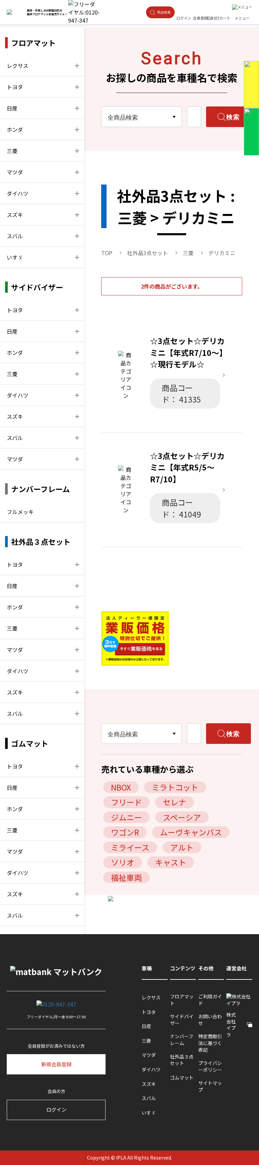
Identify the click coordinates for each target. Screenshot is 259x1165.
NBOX (121, 787)
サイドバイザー (182, 1019)
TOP (106, 253)
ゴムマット (182, 1077)
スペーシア (182, 817)
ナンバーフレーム (181, 1039)
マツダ (15, 172)
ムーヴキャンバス (191, 832)
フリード (126, 802)
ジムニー (126, 817)
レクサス (17, 66)
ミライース (130, 847)
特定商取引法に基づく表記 (210, 1043)
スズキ (15, 215)
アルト (182, 847)
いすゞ (15, 257)
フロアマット (182, 999)
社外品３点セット (182, 1060)
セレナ (174, 802)
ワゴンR (125, 832)
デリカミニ (221, 253)
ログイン (56, 1109)
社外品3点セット (147, 253)
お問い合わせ (210, 1019)
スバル (15, 236)
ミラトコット (175, 787)
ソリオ (122, 862)
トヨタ (15, 87)
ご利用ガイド (210, 999)
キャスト (170, 862)
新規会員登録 (56, 1064)
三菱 (12, 151)
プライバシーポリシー (210, 1066)
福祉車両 (126, 877)
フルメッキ (20, 512)
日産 (12, 108)
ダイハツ (17, 193)
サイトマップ (210, 1086)
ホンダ (15, 129)
